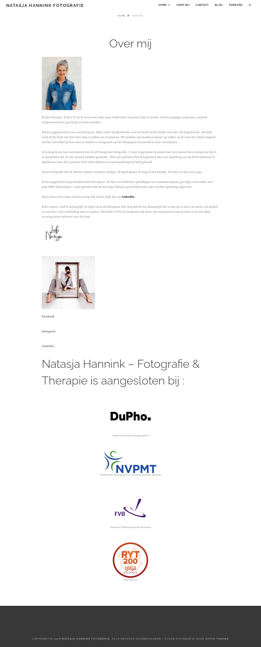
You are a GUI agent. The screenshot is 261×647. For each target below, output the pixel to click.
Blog (219, 5)
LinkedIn (128, 197)
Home (162, 5)
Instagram (49, 331)
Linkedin (48, 346)
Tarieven (235, 5)
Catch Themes (217, 638)
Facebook (48, 316)
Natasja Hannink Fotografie (45, 5)
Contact (202, 5)
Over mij (183, 5)
